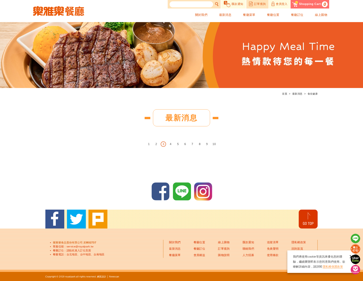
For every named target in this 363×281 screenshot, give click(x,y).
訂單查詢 (260, 3)
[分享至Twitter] (76, 219)
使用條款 (272, 255)
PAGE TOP (308, 219)
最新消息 (225, 14)
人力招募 (248, 255)
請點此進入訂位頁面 (79, 250)
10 (214, 144)
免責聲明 (272, 248)
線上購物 (321, 14)
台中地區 (85, 254)
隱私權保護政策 (333, 266)
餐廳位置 (273, 14)
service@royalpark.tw (80, 246)
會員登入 (281, 3)
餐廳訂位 (297, 14)
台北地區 (72, 254)
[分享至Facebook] (54, 219)
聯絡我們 (248, 248)
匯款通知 (237, 3)
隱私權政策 (299, 242)
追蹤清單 (272, 242)
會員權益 (199, 255)
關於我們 (201, 14)
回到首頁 (297, 248)
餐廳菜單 (249, 14)
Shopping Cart (312, 4)
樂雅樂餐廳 (58, 11)
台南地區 (99, 254)
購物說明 (224, 255)
